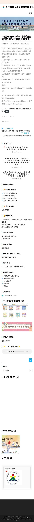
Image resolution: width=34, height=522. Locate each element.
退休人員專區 (6, 341)
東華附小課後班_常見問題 (10, 227)
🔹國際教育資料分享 (8, 279)
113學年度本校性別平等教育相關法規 (13, 267)
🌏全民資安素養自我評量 (9, 295)
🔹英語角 (5, 286)
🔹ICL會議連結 (6, 281)
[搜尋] (30, 360)
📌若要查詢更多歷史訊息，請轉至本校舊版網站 (17, 148)
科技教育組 (5, 44)
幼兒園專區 (5, 210)
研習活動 (6, 121)
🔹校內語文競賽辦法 (8, 196)
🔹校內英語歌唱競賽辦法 (9, 198)
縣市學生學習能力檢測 (9, 257)
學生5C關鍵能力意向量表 (9, 236)
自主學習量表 (6, 239)
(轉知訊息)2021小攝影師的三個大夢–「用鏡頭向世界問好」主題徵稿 (17, 174)
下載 (6, 111)
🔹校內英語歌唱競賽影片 (9, 201)
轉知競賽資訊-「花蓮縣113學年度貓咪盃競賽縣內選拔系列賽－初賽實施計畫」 (17, 161)
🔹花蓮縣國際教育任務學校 (10, 276)
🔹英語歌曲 (5, 284)
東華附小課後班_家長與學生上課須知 (13, 224)
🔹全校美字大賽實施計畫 (9, 193)
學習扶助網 (5, 248)
